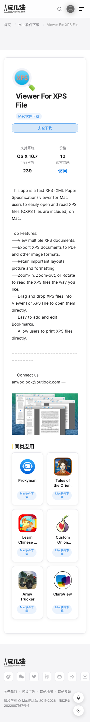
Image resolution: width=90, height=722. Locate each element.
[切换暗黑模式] (78, 710)
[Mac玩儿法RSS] (72, 676)
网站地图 (46, 692)
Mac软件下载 (28, 116)
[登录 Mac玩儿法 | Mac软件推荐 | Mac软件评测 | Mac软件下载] (70, 8)
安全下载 (45, 128)
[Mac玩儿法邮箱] (85, 676)
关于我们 (10, 692)
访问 (62, 170)
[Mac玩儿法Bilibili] (59, 676)
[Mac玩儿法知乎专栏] (46, 676)
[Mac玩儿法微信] (21, 676)
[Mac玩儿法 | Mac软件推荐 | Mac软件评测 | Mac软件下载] (16, 9)
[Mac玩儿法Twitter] (34, 676)
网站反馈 (64, 692)
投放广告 (28, 692)
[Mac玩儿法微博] (8, 676)
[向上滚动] (78, 697)
